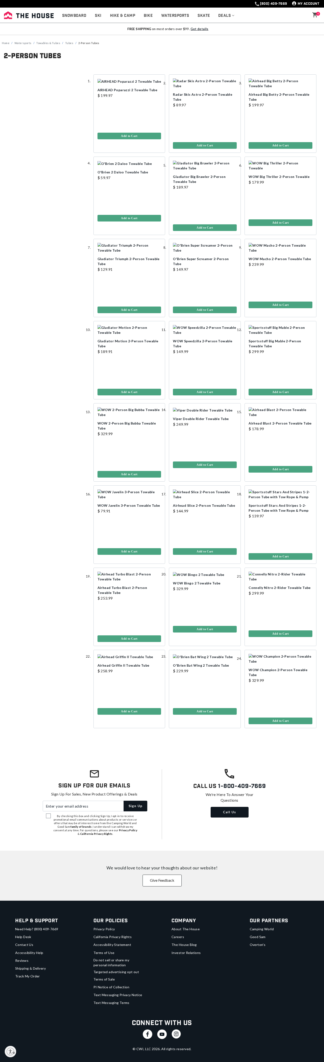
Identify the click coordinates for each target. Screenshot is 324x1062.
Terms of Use (104, 953)
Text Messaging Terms (111, 1003)
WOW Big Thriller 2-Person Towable (279, 177)
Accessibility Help (29, 953)
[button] (226, 15)
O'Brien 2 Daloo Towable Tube (122, 172)
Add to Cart (129, 136)
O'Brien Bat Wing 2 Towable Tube (201, 665)
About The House (185, 929)
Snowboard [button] (74, 15)
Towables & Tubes (48, 43)
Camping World (262, 929)
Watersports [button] (175, 15)
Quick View (205, 88)
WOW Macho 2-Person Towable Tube (280, 259)
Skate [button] (204, 15)
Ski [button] (98, 15)
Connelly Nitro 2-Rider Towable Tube (280, 588)
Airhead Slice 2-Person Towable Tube (204, 505)
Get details (199, 29)
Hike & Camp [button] (122, 15)
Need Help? (36, 929)
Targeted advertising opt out (116, 972)
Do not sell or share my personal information (111, 962)
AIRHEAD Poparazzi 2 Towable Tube (127, 90)
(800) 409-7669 (273, 4)
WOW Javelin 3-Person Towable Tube (128, 505)
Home (5, 43)
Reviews (21, 960)
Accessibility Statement (112, 945)
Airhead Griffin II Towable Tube (123, 665)
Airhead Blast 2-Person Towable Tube (280, 423)
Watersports (23, 43)
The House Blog (184, 945)
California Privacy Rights (112, 937)
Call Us (229, 812)
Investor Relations (186, 953)
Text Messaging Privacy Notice (117, 995)
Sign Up (136, 806)
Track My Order (27, 976)
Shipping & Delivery (30, 968)
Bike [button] (148, 15)
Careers (177, 937)
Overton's (258, 945)
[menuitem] (74, 15)
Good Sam (258, 937)
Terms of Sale (104, 979)
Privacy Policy (104, 929)
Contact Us (24, 945)
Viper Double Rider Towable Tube (201, 419)
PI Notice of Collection (111, 987)
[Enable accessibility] (10, 1051)
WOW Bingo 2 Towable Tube (196, 583)
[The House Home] (29, 15)
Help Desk (23, 937)
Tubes (69, 43)
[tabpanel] (162, 406)
